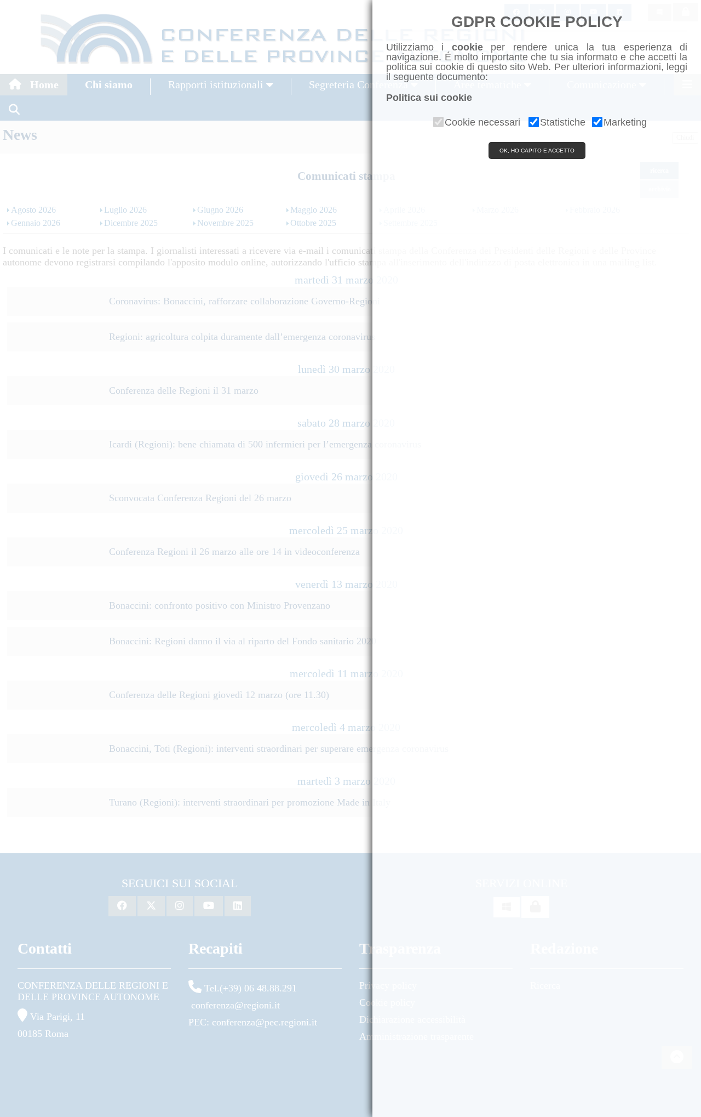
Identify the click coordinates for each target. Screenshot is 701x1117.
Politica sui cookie (429, 97)
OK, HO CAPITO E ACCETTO (536, 151)
